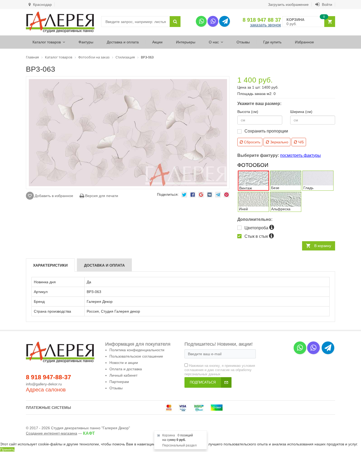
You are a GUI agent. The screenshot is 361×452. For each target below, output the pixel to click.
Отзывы (243, 42)
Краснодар (42, 4)
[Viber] (212, 21)
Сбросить (251, 142)
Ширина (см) (301, 111)
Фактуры (85, 42)
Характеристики (50, 265)
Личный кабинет (123, 375)
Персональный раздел (179, 445)
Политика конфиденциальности (136, 350)
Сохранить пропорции (266, 131)
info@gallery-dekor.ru (44, 384)
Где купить (272, 42)
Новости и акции (123, 362)
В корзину (322, 246)
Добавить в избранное (54, 196)
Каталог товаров (47, 42)
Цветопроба (256, 228)
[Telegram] (224, 21)
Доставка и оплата (123, 42)
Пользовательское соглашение (136, 356)
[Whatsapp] (201, 21)
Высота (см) (247, 111)
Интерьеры (185, 42)
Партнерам (119, 382)
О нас (214, 42)
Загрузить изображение (288, 4)
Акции (157, 42)
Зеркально (278, 142)
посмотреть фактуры (300, 155)
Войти (326, 4)
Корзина (168, 435)
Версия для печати (101, 196)
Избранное (304, 42)
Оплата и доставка (125, 369)
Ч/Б (300, 142)
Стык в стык (256, 236)
